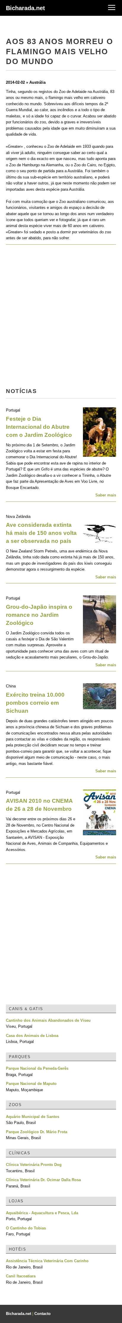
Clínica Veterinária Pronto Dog (34, 1164)
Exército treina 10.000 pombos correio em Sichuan (35, 703)
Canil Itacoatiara (21, 1276)
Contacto (42, 1313)
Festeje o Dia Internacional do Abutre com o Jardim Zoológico (39, 427)
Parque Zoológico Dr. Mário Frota (36, 1132)
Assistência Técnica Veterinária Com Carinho (47, 1261)
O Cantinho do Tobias (26, 1228)
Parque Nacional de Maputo (31, 1083)
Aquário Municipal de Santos (32, 1116)
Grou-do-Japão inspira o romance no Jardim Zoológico (39, 615)
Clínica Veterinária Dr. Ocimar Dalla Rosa (43, 1180)
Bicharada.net (25, 8)
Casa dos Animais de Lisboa (32, 1035)
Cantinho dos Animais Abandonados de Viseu (48, 1020)
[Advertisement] (61, 318)
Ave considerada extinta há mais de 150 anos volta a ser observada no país (41, 533)
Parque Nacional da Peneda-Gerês (37, 1068)
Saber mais (105, 495)
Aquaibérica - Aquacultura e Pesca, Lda (42, 1213)
